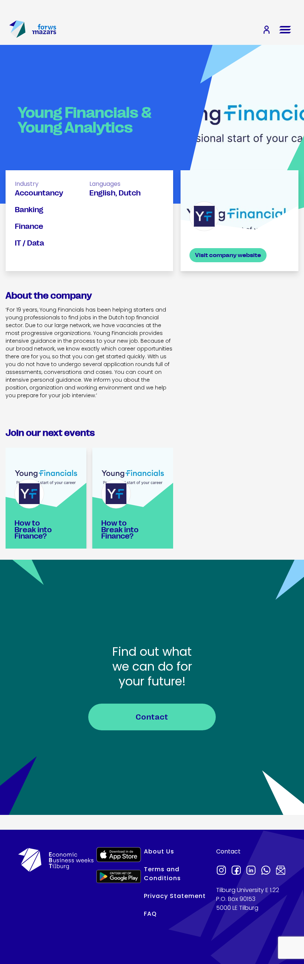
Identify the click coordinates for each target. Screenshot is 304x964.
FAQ (150, 913)
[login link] (266, 30)
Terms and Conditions (162, 873)
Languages (104, 184)
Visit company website (228, 255)
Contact (152, 717)
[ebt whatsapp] (266, 871)
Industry (27, 184)
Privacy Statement (175, 896)
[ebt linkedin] (251, 871)
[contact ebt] (280, 871)
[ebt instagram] (221, 871)
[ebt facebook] (236, 871)
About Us (159, 851)
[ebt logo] (17, 29)
